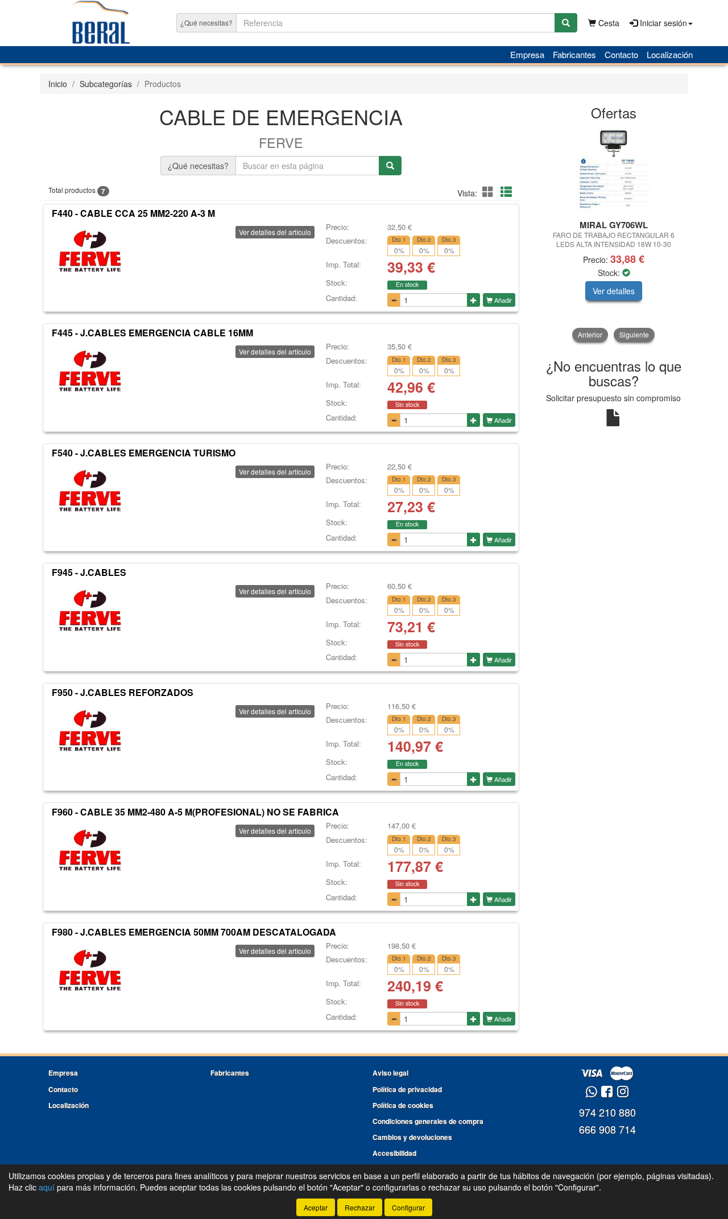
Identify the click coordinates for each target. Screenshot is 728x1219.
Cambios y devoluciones (412, 1137)
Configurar (408, 1207)
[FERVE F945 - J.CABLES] (89, 610)
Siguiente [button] (634, 334)
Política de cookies (403, 1105)
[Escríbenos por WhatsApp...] (591, 1092)
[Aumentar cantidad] (473, 300)
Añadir (502, 299)
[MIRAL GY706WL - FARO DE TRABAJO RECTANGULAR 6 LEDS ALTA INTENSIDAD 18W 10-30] (614, 170)
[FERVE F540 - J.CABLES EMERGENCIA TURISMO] (89, 491)
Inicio (57, 83)
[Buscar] (566, 22)
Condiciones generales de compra (428, 1121)
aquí (47, 1187)
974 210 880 (607, 1112)
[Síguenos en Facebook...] (607, 1092)
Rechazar (360, 1207)
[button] (490, 191)
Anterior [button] (590, 334)
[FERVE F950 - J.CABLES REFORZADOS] (89, 730)
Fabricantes (574, 54)
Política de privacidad (407, 1089)
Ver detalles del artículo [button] (275, 232)
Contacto (621, 54)
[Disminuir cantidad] (393, 300)
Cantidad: (341, 298)
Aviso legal (390, 1073)
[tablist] (614, 235)
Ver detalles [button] (614, 290)
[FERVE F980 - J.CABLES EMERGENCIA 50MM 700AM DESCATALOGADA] (89, 970)
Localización (670, 54)
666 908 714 (607, 1129)
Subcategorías (106, 83)
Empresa (527, 54)
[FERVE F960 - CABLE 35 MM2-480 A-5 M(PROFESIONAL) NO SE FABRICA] (89, 850)
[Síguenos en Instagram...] (623, 1092)
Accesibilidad (394, 1153)
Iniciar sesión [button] (662, 22)
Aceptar (316, 1207)
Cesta (607, 22)
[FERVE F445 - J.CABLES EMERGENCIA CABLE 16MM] (89, 371)
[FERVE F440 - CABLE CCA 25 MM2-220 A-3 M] (89, 251)
